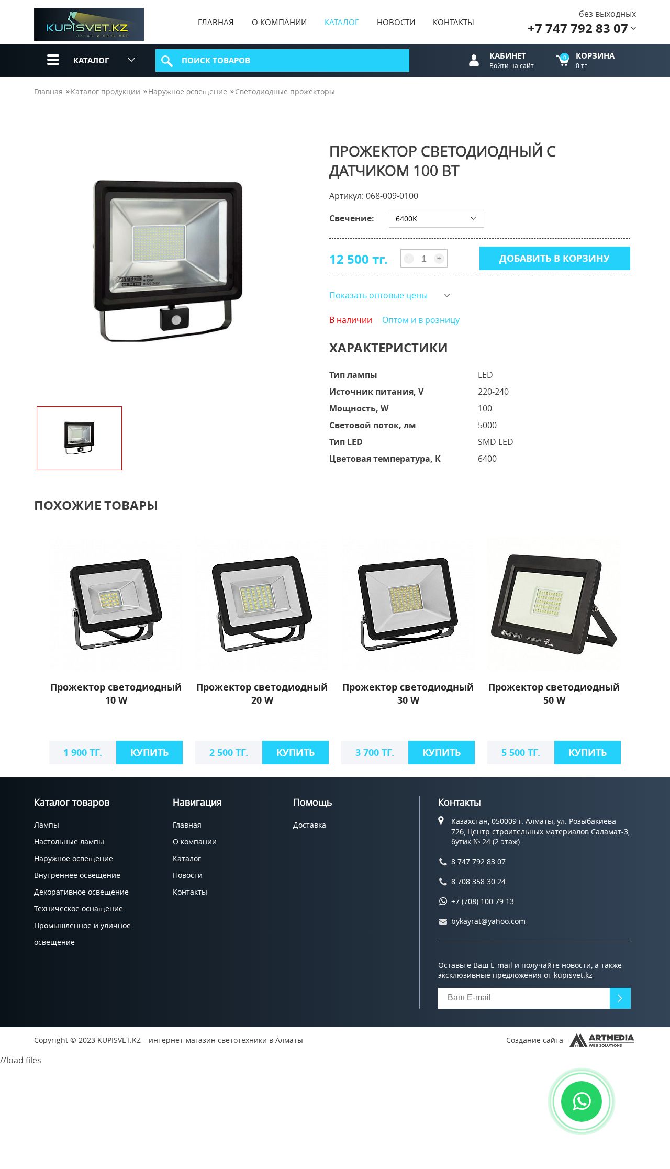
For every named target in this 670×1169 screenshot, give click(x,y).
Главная (216, 22)
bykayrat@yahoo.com (488, 921)
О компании (279, 22)
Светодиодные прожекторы (285, 91)
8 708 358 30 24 (478, 881)
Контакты (453, 22)
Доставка (309, 825)
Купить (149, 752)
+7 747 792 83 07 (578, 28)
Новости (396, 22)
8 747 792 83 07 (478, 861)
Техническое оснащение (78, 909)
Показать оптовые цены (378, 295)
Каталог (342, 22)
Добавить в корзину (554, 258)
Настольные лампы (69, 842)
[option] (169, 262)
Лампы (46, 825)
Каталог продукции (105, 91)
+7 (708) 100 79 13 (482, 901)
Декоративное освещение (81, 892)
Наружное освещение (187, 91)
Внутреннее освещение (77, 875)
